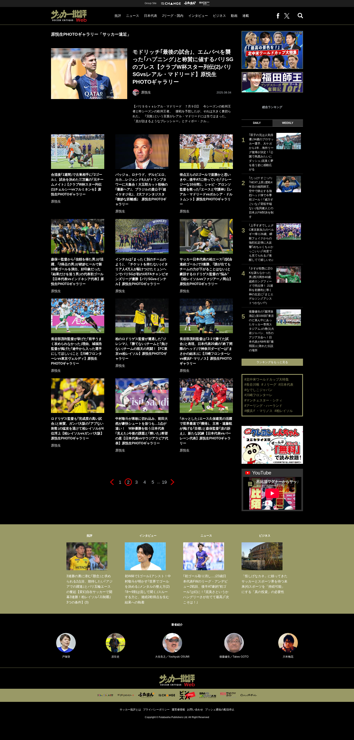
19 (164, 482)
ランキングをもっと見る (272, 362)
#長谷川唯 (251, 384)
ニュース (132, 15)
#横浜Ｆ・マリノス (258, 411)
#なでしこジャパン (258, 390)
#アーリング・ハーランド (263, 405)
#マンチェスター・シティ (263, 400)
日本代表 (150, 15)
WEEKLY (287, 122)
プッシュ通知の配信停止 (219, 709)
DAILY (257, 122)
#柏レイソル (284, 411)
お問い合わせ (195, 709)
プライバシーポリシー (156, 709)
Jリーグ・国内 (172, 15)
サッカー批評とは (130, 709)
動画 (234, 15)
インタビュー (198, 15)
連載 (245, 15)
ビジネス (219, 15)
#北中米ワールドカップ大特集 (266, 379)
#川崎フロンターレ (258, 395)
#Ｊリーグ (268, 384)
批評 (118, 15)
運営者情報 (178, 709)
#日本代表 (285, 384)
